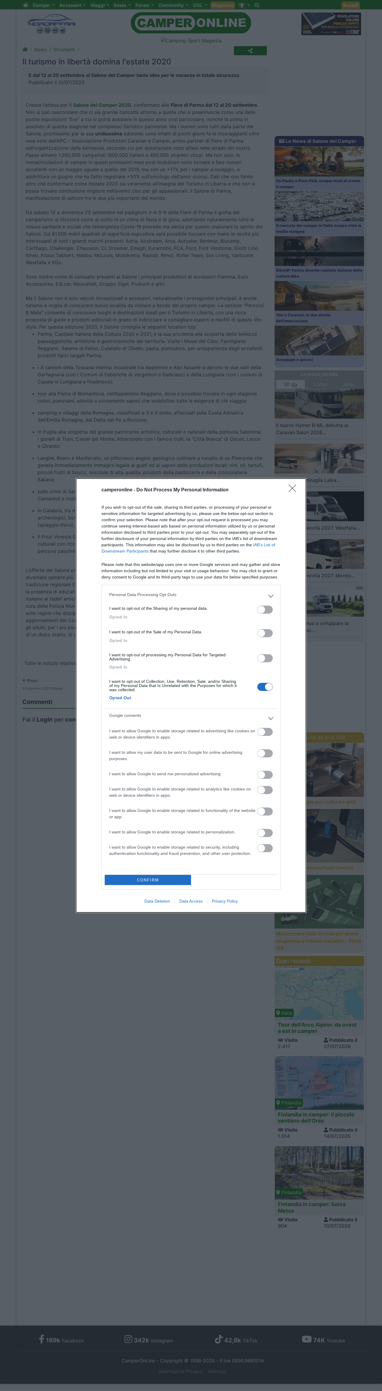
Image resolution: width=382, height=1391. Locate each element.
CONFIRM (148, 880)
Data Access (191, 901)
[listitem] (191, 596)
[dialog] (191, 695)
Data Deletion (157, 901)
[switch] (265, 610)
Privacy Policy (225, 901)
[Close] (294, 490)
